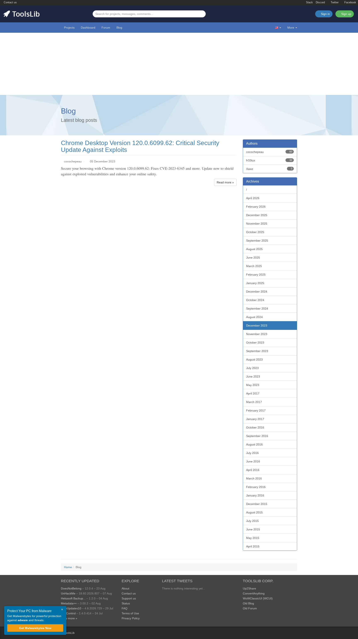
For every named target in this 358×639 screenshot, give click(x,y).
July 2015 (252, 521)
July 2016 (252, 453)
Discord (320, 2)
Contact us (10, 2)
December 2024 (256, 291)
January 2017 (255, 419)
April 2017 (252, 393)
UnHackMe (68, 593)
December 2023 (256, 325)
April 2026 (252, 198)
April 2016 (252, 470)
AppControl (68, 613)
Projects (69, 27)
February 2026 (256, 206)
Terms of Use (130, 613)
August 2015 (254, 512)
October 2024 (255, 300)
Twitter (334, 2)
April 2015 (252, 546)
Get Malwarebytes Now (35, 628)
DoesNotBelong (71, 588)
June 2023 (253, 376)
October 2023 (255, 342)
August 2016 (254, 444)
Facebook (349, 2)
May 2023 (252, 385)
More (290, 27)
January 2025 (255, 283)
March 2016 (254, 478)
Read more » (225, 182)
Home (68, 567)
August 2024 (254, 317)
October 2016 (255, 427)
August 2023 (254, 359)
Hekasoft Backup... (73, 598)
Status (126, 603)
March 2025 (254, 266)
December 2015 (256, 504)
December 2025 (256, 215)
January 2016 (255, 495)
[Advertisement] (179, 64)
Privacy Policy (131, 618)
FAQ (124, 608)
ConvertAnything (254, 593)
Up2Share (249, 588)
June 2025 (253, 257)
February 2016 (256, 487)
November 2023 (256, 334)
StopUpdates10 (71, 608)
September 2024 (257, 308)
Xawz (269, 169)
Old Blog (248, 603)
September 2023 (257, 351)
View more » (69, 618)
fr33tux (269, 160)
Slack (309, 2)
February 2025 (256, 274)
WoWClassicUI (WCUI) (258, 598)
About (125, 588)
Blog (119, 27)
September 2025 (257, 240)
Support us (129, 598)
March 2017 (254, 402)
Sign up (345, 14)
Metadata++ (69, 603)
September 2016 (257, 436)
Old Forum (250, 608)
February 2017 (256, 410)
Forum (106, 27)
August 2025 (254, 249)
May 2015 (252, 538)
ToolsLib (69, 632)
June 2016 (253, 461)
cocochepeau (73, 161)
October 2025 (255, 232)
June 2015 (253, 529)
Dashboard (88, 27)
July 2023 (252, 368)
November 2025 (256, 223)
